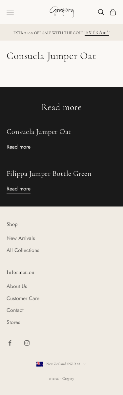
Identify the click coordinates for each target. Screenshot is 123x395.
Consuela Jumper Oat (39, 131)
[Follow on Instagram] (27, 343)
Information (21, 272)
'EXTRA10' (97, 32)
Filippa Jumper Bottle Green (49, 173)
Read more (19, 147)
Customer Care (23, 298)
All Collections (23, 250)
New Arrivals (21, 238)
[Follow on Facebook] (10, 343)
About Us (17, 286)
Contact (15, 310)
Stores (13, 322)
